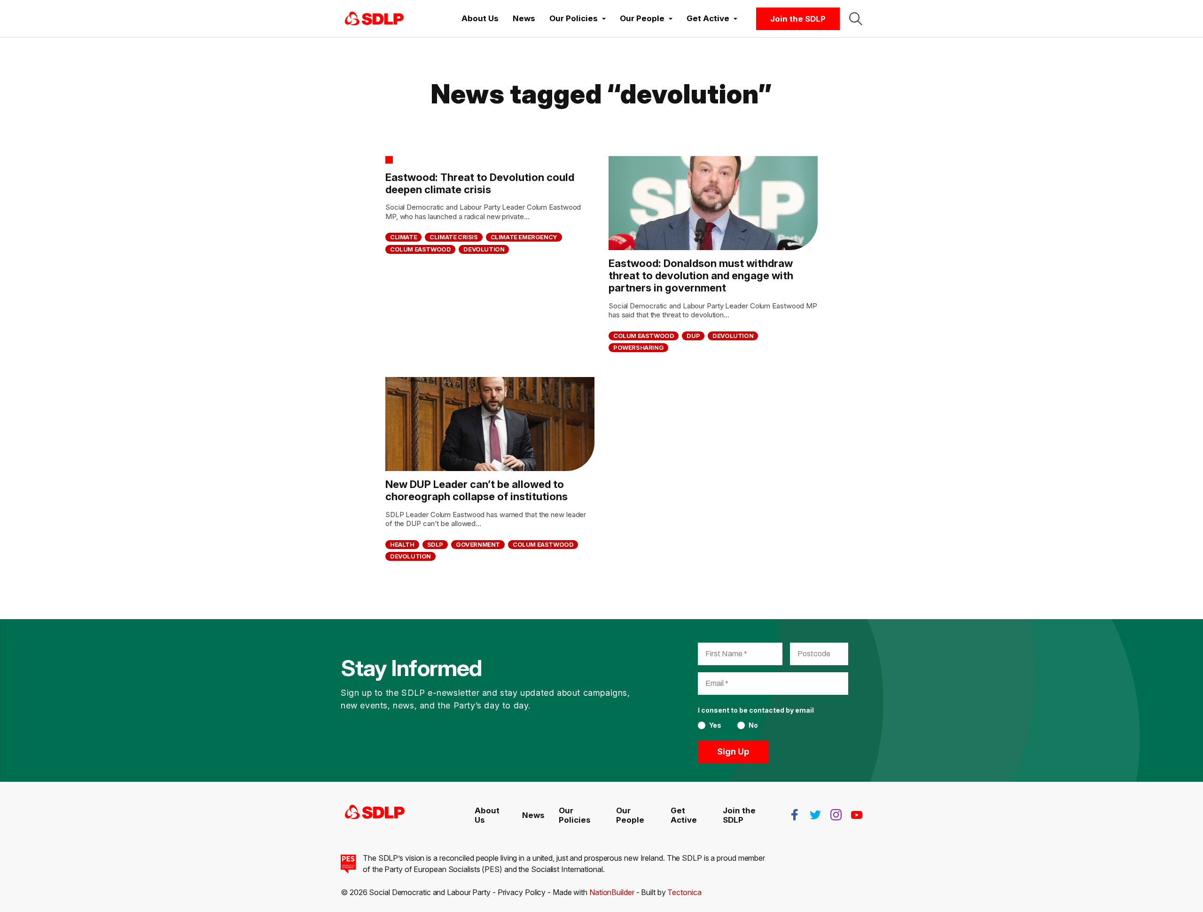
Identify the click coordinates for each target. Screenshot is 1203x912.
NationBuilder (611, 892)
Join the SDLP (798, 19)
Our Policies (575, 815)
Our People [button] (643, 18)
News (524, 18)
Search (855, 18)
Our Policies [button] (574, 18)
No (753, 725)
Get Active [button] (709, 18)
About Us (480, 18)
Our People (630, 815)
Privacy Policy (522, 892)
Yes (715, 725)
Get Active (684, 815)
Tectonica (684, 892)
